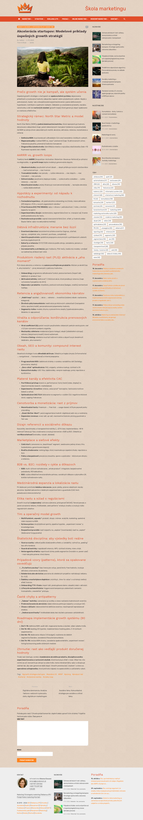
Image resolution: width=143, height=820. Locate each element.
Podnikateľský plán (23, 811)
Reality (27, 805)
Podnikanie (20, 808)
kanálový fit (52, 674)
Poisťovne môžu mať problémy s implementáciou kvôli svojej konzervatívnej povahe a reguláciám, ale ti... (108, 297)
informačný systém (114, 191)
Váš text (20, 719)
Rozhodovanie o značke (110, 146)
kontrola (98, 206)
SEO (29, 803)
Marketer (73, 801)
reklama (119, 228)
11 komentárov (113, 117)
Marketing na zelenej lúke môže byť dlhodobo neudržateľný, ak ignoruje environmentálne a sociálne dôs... (108, 317)
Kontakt (114, 19)
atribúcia (98, 177)
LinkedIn (32, 789)
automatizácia (100, 180)
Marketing (26, 19)
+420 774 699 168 (36, 786)
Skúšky (25, 813)
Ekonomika (35, 808)
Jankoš (21, 40)
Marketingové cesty (108, 135)
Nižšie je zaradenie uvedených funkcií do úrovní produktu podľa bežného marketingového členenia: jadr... (108, 271)
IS (96, 199)
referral (22, 677)
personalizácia (115, 224)
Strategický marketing (32, 795)
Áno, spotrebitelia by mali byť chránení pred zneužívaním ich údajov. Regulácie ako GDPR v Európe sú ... (107, 781)
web (114, 250)
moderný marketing (113, 217)
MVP (61, 674)
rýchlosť (98, 235)
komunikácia (107, 199)
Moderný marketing (99, 19)
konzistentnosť (100, 210)
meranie (98, 217)
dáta (106, 184)
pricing (68, 674)
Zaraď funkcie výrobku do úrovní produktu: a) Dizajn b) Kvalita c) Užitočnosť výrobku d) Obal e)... (108, 288)
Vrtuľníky (44, 803)
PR (96, 228)
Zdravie (42, 808)
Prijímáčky (43, 805)
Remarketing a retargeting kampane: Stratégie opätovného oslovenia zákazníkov (113, 47)
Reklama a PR (52, 19)
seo (111, 239)
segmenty (110, 235)
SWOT (48, 808)
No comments (81, 789)
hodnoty (98, 191)
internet (98, 195)
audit (109, 177)
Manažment (35, 805)
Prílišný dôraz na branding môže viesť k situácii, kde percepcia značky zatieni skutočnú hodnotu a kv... (108, 307)
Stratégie (39, 19)
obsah (97, 221)
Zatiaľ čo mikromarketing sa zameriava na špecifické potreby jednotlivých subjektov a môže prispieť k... (106, 800)
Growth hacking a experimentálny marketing (36, 27)
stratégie (98, 243)
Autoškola (20, 805)
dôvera (116, 184)
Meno (19, 750)
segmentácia (100, 239)
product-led (78, 674)
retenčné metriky (34, 677)
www (97, 257)
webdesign (99, 254)
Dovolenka (38, 813)
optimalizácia (100, 224)
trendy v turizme (101, 250)
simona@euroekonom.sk (38, 781)
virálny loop (48, 677)
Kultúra (19, 813)
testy (109, 243)
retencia (110, 232)
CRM (97, 184)
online (107, 221)
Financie (28, 808)
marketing (115, 210)
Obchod (31, 813)
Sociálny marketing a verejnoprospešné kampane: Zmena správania (111, 81)
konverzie (110, 206)
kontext (110, 202)
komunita (98, 202)
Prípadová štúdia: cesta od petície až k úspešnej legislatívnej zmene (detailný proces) (113, 58)
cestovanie (115, 180)
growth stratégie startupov (34, 674)
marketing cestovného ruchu (105, 213)
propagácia (107, 228)
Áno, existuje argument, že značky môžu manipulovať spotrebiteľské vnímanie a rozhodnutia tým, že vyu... (108, 790)
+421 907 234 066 (36, 784)
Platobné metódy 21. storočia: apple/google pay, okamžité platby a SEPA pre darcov (113, 93)
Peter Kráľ (73, 789)
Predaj (65, 19)
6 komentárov (113, 129)
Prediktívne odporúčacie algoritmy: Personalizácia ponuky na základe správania (114, 70)
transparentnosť (101, 246)
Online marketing (79, 19)
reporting (98, 232)
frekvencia (108, 188)
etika (97, 188)
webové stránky (114, 254)
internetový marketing (114, 195)
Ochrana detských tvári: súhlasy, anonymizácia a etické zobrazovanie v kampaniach (113, 35)
